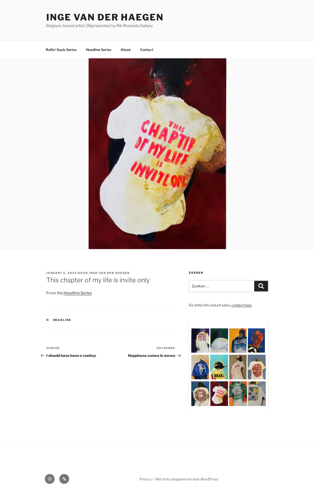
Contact (146, 50)
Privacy (146, 479)
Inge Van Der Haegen (109, 273)
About (126, 50)
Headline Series (98, 50)
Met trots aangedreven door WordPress (187, 479)
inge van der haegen (105, 17)
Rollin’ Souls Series (61, 50)
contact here (241, 305)
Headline (62, 320)
